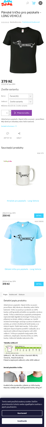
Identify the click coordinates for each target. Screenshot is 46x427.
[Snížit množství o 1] (10, 114)
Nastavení (22, 413)
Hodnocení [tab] (13, 294)
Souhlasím (22, 421)
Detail (39, 216)
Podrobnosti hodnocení (31, 22)
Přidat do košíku (23, 113)
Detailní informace (7, 126)
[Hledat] (27, 3)
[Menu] (40, 3)
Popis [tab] (5, 294)
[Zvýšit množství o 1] (10, 111)
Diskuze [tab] (22, 294)
